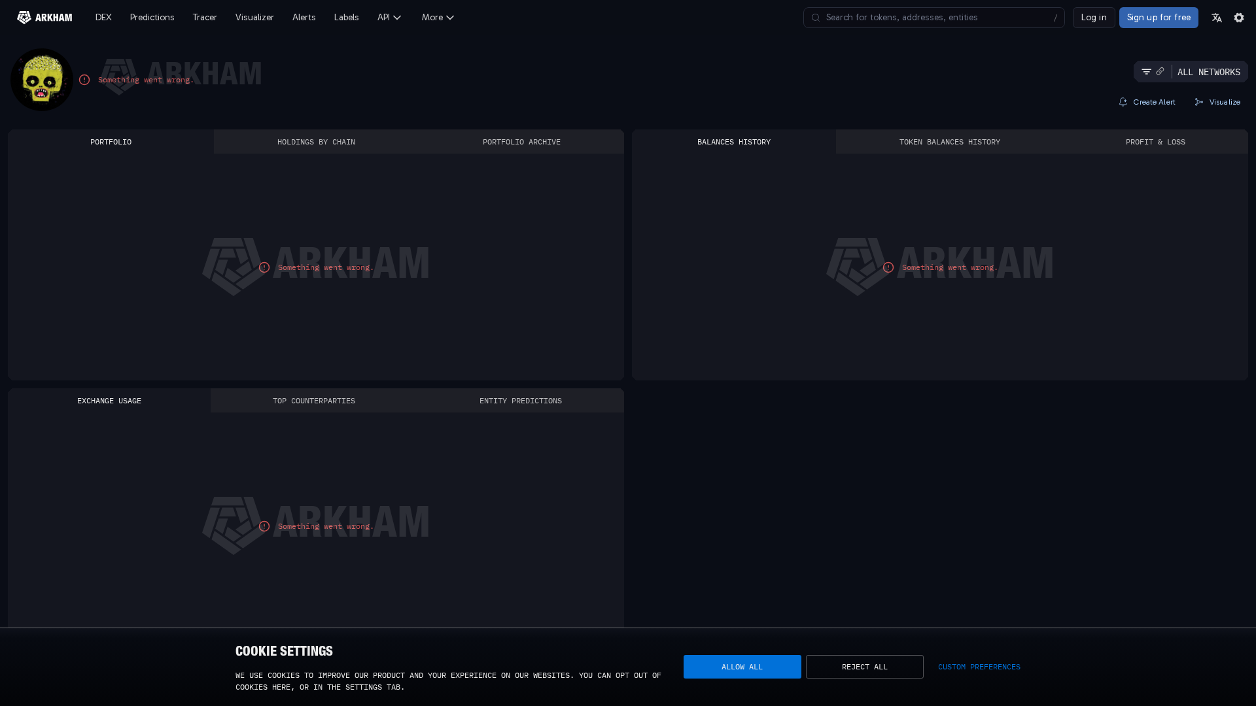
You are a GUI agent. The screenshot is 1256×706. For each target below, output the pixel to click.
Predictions (152, 17)
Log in (1094, 17)
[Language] (1216, 17)
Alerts (304, 17)
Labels (346, 17)
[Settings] (1239, 17)
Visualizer (255, 17)
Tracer (205, 17)
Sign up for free (1159, 17)
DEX (104, 17)
